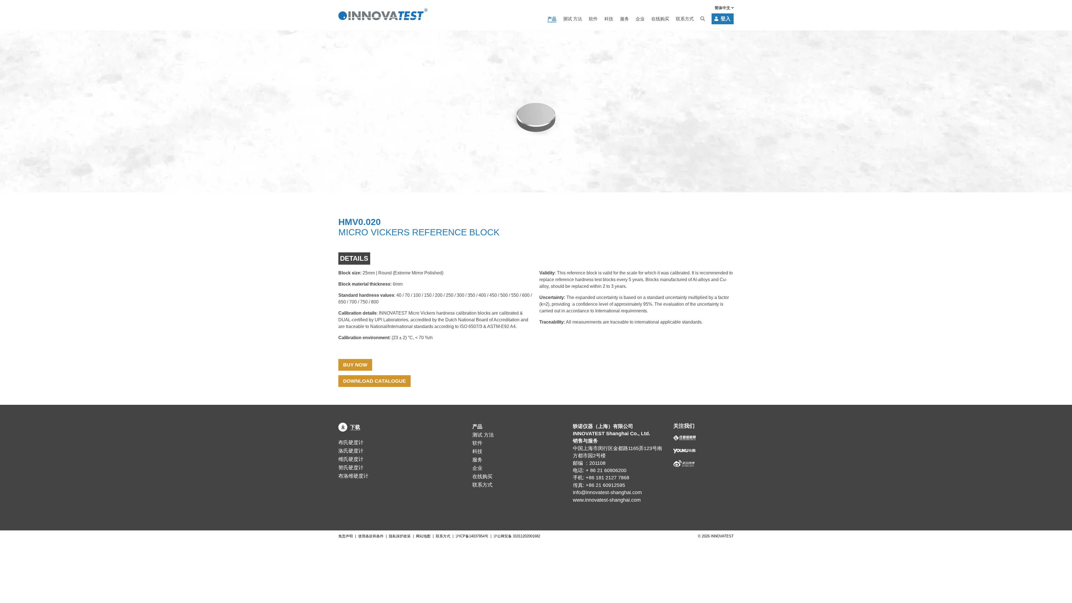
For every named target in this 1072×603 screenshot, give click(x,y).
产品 (551, 18)
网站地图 (423, 536)
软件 (593, 18)
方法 (572, 18)
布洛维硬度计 (353, 476)
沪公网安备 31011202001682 (517, 536)
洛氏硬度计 (350, 451)
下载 (355, 427)
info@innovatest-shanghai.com (607, 492)
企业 (640, 18)
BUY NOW (355, 365)
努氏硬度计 (350, 467)
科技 (608, 18)
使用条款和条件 (371, 536)
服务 (624, 18)
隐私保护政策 (400, 536)
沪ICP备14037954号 (472, 536)
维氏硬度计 (350, 459)
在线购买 (660, 18)
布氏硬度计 (350, 442)
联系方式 (685, 18)
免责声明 (345, 536)
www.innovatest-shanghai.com (607, 500)
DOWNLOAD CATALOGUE (374, 381)
